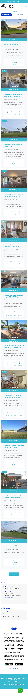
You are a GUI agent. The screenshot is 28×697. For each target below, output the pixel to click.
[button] (18, 1)
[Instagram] (15, 629)
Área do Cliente (7, 615)
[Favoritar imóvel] (25, 21)
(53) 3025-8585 (9, 593)
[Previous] (3, 28)
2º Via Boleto (6, 613)
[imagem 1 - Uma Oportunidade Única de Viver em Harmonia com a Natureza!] (14, 480)
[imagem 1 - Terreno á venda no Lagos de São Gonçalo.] (14, 128)
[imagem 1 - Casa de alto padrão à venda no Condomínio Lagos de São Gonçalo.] (14, 179)
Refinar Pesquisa (6, 14)
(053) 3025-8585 (11, 1)
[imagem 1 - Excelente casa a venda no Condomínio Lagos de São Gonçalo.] (14, 379)
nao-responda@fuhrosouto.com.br (13, 595)
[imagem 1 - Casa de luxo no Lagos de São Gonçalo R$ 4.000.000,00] (14, 279)
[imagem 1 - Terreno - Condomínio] (14, 530)
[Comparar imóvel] (25, 23)
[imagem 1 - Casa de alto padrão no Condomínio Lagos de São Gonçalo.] (14, 229)
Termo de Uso (14, 670)
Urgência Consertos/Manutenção (11, 616)
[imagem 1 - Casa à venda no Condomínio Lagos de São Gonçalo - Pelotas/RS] (14, 78)
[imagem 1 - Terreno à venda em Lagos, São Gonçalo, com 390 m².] (14, 429)
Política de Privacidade (14, 668)
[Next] (24, 28)
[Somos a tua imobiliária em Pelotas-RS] (11, 6)
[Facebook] (12, 629)
